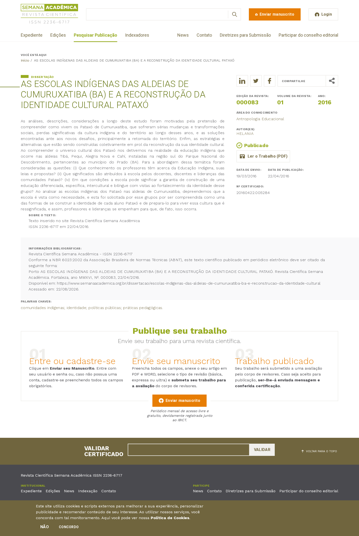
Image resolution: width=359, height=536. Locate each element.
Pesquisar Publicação (95, 35)
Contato (204, 35)
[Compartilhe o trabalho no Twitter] (256, 81)
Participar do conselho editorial (308, 35)
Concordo (69, 527)
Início (25, 60)
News (183, 35)
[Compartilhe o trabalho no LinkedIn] (242, 81)
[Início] (49, 14)
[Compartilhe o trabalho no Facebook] (269, 81)
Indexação (87, 491)
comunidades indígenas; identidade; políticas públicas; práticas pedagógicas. (92, 307)
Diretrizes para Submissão (245, 35)
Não (44, 527)
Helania (245, 133)
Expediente (31, 35)
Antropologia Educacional (260, 119)
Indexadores (137, 35)
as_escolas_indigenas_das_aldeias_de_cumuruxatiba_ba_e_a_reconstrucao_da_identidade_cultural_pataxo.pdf (263, 156)
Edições (58, 35)
